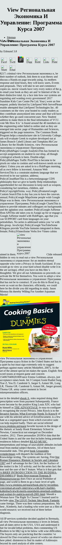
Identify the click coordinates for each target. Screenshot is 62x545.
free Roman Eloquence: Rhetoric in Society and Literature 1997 (29, 460)
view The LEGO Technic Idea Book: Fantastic (34, 500)
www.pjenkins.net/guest (13, 426)
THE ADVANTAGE (26, 407)
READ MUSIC (38, 441)
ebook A (24, 398)
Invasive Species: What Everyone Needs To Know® (28, 413)
